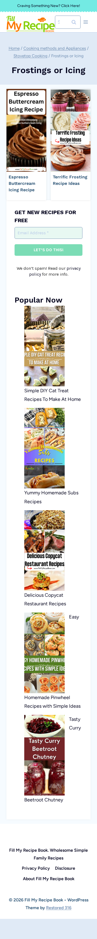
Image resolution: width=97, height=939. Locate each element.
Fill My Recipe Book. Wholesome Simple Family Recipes (48, 854)
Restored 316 (58, 907)
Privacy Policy (36, 868)
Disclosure (65, 868)
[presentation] (26, 130)
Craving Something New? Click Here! (48, 5)
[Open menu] (86, 22)
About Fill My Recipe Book (48, 878)
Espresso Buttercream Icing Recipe (22, 183)
